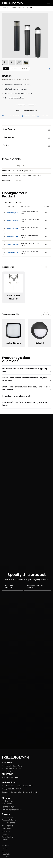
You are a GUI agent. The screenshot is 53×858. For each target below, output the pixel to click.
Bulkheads (6, 831)
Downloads (44, 116)
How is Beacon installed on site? (16, 396)
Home (4, 8)
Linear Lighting (7, 817)
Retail (4, 851)
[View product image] (5, 62)
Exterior (21, 8)
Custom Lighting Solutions (12, 810)
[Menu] (48, 3)
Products (12, 8)
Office (4, 848)
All (6, 68)
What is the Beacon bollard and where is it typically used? (24, 370)
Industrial (5, 857)
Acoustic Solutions (9, 820)
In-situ (24, 68)
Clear (21, 202)
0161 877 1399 (7, 774)
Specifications (29, 116)
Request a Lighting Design (26, 105)
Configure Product (11, 116)
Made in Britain (7, 801)
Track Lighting (7, 826)
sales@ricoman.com (10, 777)
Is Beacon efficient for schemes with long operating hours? (24, 403)
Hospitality (6, 854)
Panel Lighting (7, 837)
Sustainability (7, 804)
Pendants (5, 834)
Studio (14, 68)
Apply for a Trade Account (26, 111)
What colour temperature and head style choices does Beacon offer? (26, 388)
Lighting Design (8, 807)
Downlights (6, 828)
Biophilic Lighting (8, 823)
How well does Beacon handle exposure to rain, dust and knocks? (24, 379)
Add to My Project (9, 586)
